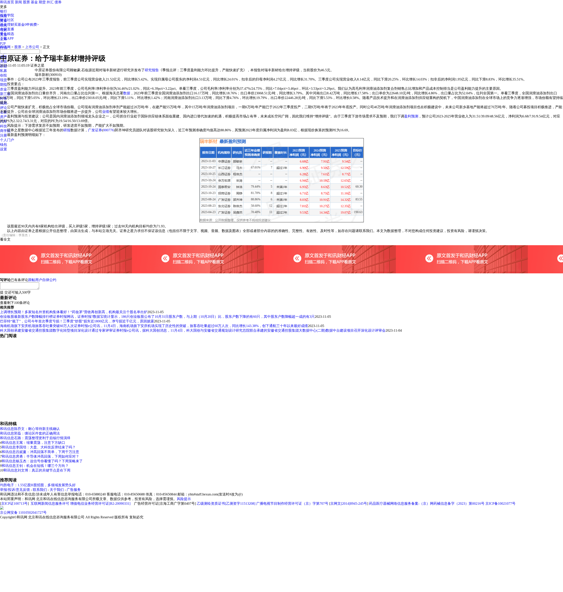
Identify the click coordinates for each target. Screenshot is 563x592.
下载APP (7, 38)
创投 (3, 75)
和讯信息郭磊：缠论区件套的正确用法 (30, 433)
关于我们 (57, 490)
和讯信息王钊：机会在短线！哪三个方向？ (35, 466)
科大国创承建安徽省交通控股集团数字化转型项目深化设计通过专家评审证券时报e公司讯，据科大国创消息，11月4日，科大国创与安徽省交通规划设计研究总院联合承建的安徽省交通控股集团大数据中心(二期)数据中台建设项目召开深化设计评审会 (193, 330)
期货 (42, 2)
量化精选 (7, 34)
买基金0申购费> (26, 24)
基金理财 (7, 24)
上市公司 (32, 47)
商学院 (5, 131)
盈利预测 (411, 116)
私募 (3, 71)
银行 (3, 11)
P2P (3, 43)
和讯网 (5, 47)
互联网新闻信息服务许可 (50, 503)
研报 (66, 130)
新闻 (18, 2)
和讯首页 (7, 2)
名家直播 (7, 29)
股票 (26, 2)
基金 (34, 2)
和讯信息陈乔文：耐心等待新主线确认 (30, 429)
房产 (3, 117)
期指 (3, 84)
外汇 (50, 2)
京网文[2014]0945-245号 (348, 503)
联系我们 (40, 490)
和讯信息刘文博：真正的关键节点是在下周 (37, 470)
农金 (3, 89)
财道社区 (7, 20)
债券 (58, 2)
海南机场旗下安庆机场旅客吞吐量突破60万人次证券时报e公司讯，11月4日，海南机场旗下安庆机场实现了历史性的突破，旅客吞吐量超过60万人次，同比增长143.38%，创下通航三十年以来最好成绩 (154, 326)
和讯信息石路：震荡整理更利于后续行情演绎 (35, 438)
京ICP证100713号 (14, 503)
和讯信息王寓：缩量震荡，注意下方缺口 (33, 442)
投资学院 (7, 15)
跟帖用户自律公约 (42, 280)
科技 (3, 126)
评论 (3, 108)
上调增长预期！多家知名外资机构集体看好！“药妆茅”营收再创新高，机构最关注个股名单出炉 (73, 312)
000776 (108, 130)
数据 (126, 93)
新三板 (5, 94)
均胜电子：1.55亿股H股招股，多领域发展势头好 (38, 485)
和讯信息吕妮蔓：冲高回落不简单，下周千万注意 (40, 452)
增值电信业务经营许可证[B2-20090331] (100, 503)
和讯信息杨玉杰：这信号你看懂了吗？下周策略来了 (42, 461)
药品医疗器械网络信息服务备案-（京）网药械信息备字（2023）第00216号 (426, 503)
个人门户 (7, 140)
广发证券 (95, 130)
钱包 (3, 144)
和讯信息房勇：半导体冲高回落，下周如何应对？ (40, 456)
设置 (3, 149)
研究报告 (152, 70)
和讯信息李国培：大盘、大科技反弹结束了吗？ (39, 447)
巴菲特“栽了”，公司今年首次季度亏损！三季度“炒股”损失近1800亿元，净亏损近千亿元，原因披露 (77, 321)
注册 (3, 135)
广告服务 (74, 490)
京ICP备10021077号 (500, 503)
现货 (3, 80)
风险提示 (184, 499)
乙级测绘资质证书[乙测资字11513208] (226, 503)
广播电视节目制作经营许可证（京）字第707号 (292, 503)
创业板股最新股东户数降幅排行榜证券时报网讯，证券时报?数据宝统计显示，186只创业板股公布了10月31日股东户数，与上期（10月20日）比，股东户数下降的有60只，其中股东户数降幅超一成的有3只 (157, 316)
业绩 (105, 111)
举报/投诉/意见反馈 (15, 490)
